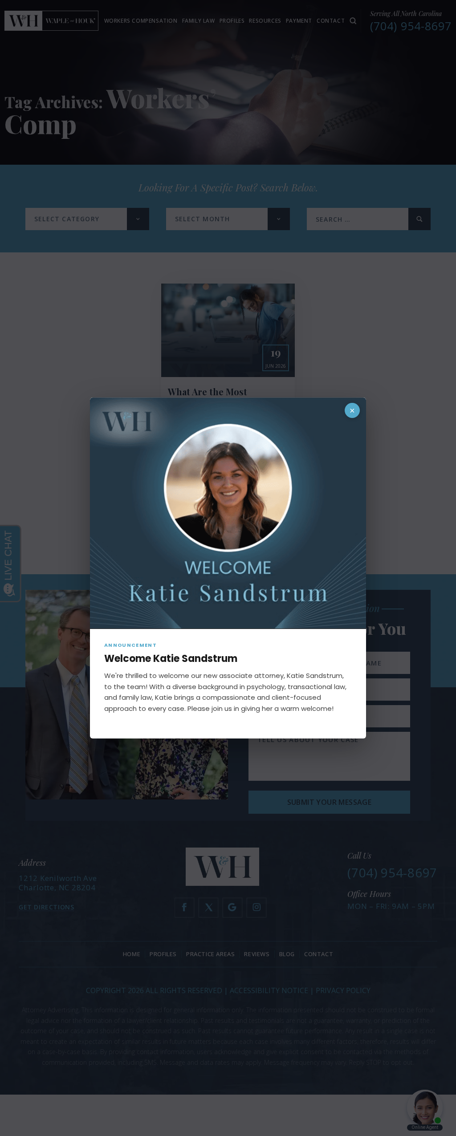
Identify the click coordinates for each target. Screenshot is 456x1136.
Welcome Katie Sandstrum (170, 658)
